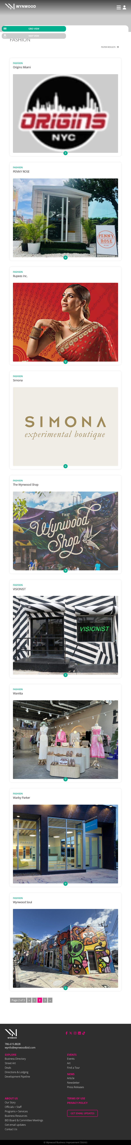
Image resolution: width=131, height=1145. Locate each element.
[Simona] (65, 426)
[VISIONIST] (65, 635)
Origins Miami (22, 67)
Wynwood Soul (22, 902)
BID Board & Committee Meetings (24, 1120)
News (70, 1074)
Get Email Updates (82, 1113)
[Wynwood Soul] (65, 948)
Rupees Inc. (20, 276)
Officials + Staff (13, 1107)
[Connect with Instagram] (75, 1033)
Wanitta (18, 693)
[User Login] (123, 8)
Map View (34, 36)
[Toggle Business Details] (65, 153)
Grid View (33, 29)
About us (11, 1098)
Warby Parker (21, 798)
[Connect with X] (70, 1033)
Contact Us (11, 1129)
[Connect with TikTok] (83, 1033)
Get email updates (15, 1124)
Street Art (10, 1063)
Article (70, 1078)
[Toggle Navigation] (118, 7)
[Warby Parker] (65, 844)
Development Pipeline (17, 1076)
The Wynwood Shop (26, 484)
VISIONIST (19, 589)
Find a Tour (73, 1067)
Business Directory (15, 1058)
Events (72, 1054)
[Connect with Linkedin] (79, 1033)
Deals (8, 1067)
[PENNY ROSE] (65, 217)
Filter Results (108, 47)
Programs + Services (16, 1111)
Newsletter (73, 1082)
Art (68, 1063)
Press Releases (75, 1087)
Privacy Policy (77, 1103)
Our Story (10, 1102)
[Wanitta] (65, 739)
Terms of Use (76, 1098)
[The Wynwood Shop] (65, 531)
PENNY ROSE (21, 171)
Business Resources (16, 1116)
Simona (18, 380)
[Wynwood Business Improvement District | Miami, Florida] (20, 7)
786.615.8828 (12, 1044)
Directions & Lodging (16, 1072)
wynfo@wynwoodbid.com (20, 1047)
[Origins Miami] (65, 113)
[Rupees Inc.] (65, 322)
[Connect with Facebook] (67, 1033)
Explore (10, 1054)
